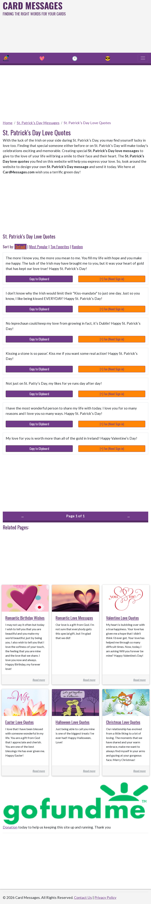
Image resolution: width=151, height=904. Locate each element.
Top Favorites (59, 246)
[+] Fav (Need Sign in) (112, 279)
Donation (10, 827)
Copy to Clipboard (39, 279)
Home (8, 123)
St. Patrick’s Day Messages (38, 123)
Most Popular (38, 246)
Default (20, 246)
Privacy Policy (105, 897)
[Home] (6, 58)
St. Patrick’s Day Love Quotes (87, 123)
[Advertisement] (102, 25)
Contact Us (83, 897)
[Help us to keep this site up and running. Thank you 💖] (75, 803)
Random (77, 246)
